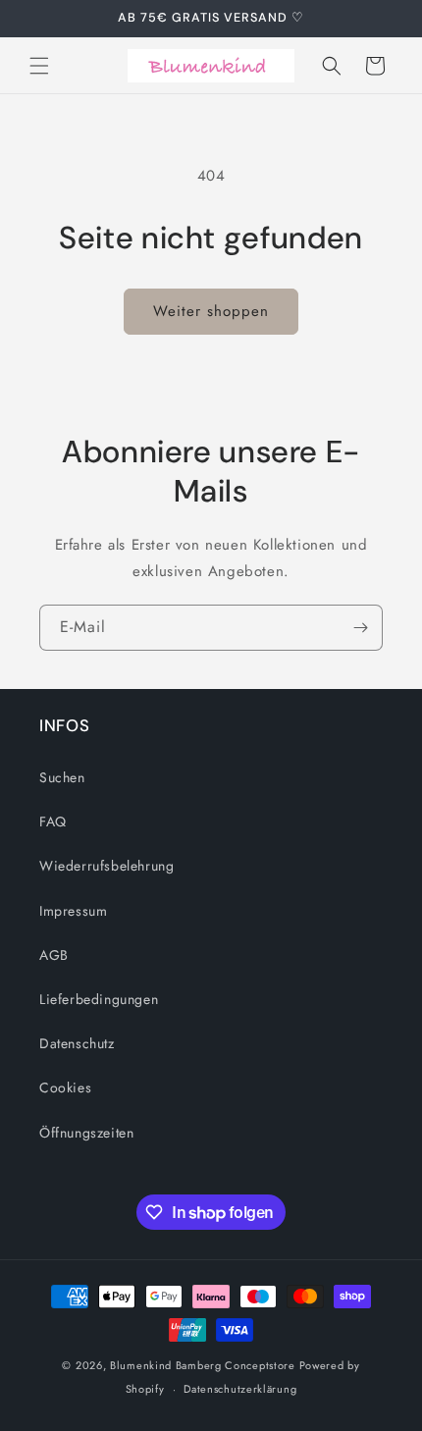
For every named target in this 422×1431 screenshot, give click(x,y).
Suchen (62, 777)
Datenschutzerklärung (240, 1389)
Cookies (65, 1087)
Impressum (73, 911)
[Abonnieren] (360, 628)
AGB (54, 955)
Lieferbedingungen (98, 999)
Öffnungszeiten (86, 1132)
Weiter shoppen (211, 311)
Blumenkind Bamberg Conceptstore (202, 1365)
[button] (39, 65)
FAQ (53, 821)
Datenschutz (77, 1043)
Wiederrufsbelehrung (106, 865)
